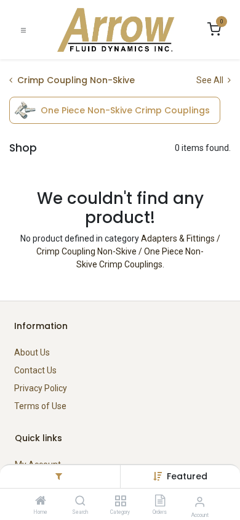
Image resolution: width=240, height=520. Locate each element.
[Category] (120, 501)
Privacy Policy (40, 388)
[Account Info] (200, 502)
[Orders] (160, 501)
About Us (32, 352)
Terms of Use (40, 406)
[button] (187, 476)
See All (210, 80)
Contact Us (35, 370)
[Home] (40, 501)
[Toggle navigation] (23, 30)
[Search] (80, 501)
